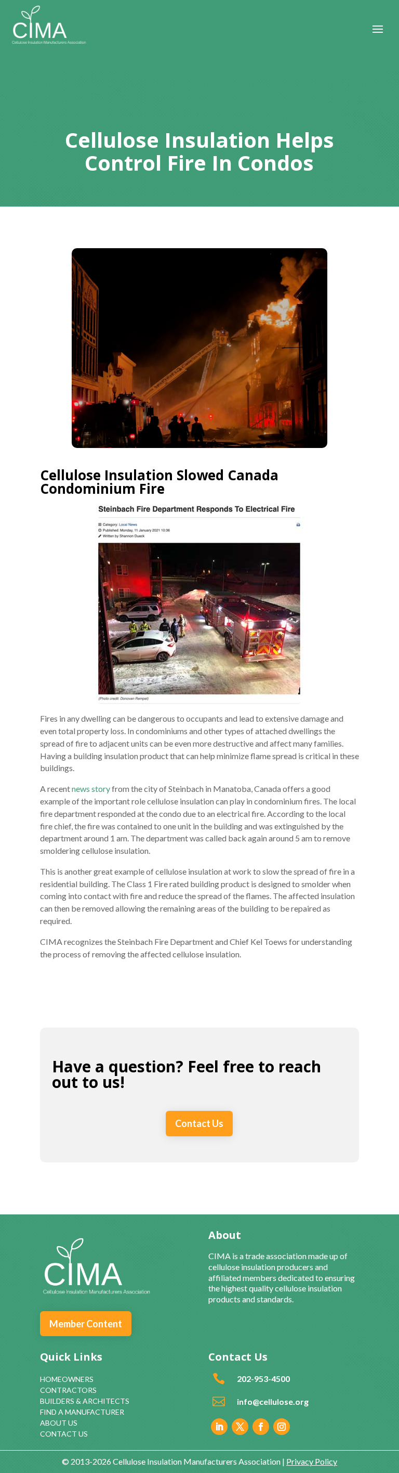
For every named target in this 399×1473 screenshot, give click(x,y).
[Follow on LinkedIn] (219, 1426)
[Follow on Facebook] (260, 1426)
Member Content (85, 1323)
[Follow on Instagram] (281, 1426)
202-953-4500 (263, 1379)
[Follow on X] (240, 1426)
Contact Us (199, 1123)
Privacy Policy (311, 1461)
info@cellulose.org (273, 1401)
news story (91, 788)
